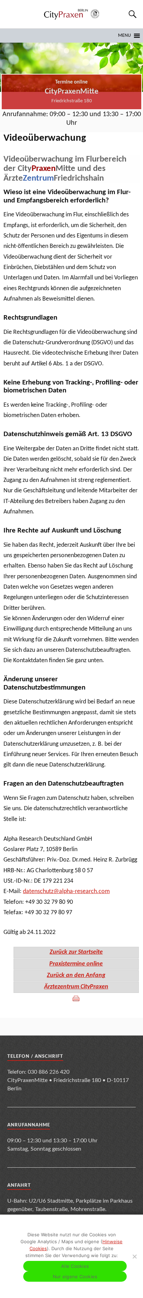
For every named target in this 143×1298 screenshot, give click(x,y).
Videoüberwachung (44, 138)
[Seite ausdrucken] (76, 998)
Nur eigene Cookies (75, 1276)
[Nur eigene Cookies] (134, 1256)
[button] (124, 36)
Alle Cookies (75, 1266)
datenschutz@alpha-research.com (66, 891)
